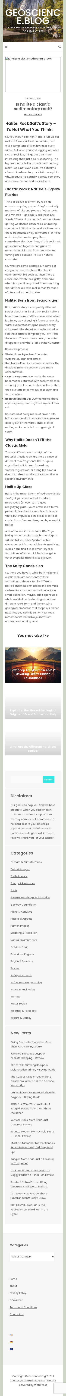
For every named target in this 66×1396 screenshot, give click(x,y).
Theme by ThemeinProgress (27, 1380)
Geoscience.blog (33, 19)
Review (15, 968)
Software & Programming (26, 982)
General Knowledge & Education (30, 897)
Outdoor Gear (19, 947)
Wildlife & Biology (21, 1018)
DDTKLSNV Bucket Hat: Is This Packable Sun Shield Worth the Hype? (29, 1209)
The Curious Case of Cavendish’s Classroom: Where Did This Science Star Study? (32, 1081)
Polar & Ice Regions (22, 954)
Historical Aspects (21, 919)
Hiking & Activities (21, 911)
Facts (14, 890)
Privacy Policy (18, 1293)
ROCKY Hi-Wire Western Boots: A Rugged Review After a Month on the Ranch (31, 1108)
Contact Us (17, 1314)
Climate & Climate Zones (26, 862)
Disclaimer (16, 1300)
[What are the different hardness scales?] (33, 737)
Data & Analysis (20, 869)
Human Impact (20, 926)
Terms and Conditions (23, 1307)
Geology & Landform (23, 904)
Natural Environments (24, 940)
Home (13, 1279)
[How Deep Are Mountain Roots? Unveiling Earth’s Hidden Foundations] (33, 665)
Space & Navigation (23, 989)
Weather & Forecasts (24, 1011)
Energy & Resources (23, 883)
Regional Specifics (33, 114)
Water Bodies (19, 1003)
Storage (15, 996)
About (13, 1286)
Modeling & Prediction (24, 933)
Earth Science (19, 876)
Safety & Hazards (21, 975)
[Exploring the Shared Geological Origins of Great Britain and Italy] (33, 701)
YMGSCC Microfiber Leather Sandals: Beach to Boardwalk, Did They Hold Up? (33, 1147)
